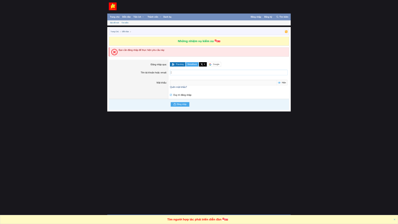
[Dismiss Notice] (394, 220)
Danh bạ (167, 17)
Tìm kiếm (124, 23)
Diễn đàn (126, 17)
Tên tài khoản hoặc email (153, 72)
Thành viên (153, 17)
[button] (140, 18)
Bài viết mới (114, 23)
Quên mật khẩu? (178, 87)
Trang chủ (115, 17)
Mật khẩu (161, 82)
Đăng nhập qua (158, 64)
